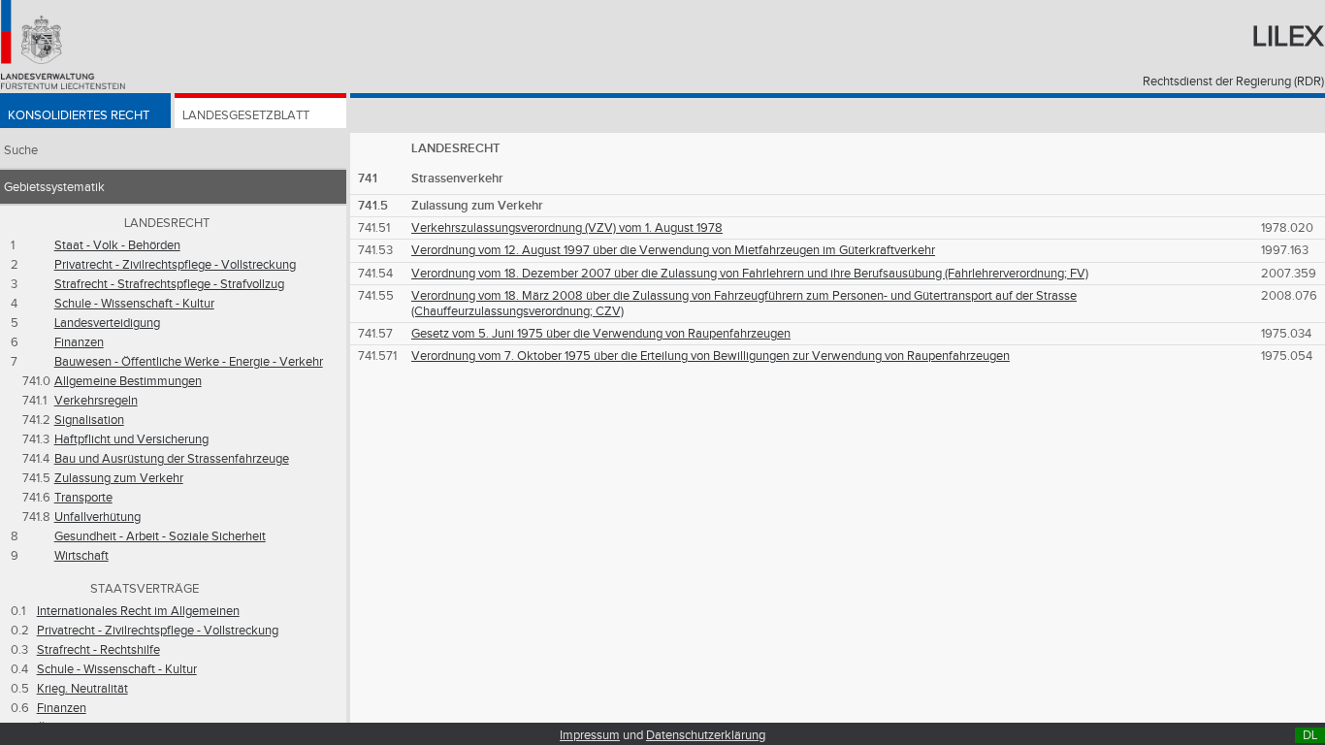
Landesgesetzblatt (245, 115)
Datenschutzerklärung (705, 735)
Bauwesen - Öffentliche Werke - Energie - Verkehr (188, 362)
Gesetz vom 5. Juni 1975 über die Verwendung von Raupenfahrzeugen (601, 333)
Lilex (1288, 36)
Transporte (83, 497)
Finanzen (79, 342)
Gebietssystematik (54, 187)
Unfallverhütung (97, 517)
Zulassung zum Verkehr (118, 478)
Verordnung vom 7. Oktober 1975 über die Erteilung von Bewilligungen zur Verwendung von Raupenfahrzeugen (710, 356)
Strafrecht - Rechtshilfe (98, 650)
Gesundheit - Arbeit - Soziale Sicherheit (160, 536)
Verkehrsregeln (96, 400)
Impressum (590, 735)
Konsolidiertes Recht (78, 115)
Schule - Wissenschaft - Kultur (134, 303)
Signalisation (89, 420)
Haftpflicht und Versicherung (131, 439)
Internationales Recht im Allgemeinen (138, 611)
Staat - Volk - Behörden (117, 245)
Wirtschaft (81, 556)
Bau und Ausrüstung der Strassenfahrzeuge (171, 459)
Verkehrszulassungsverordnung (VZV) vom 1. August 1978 (567, 228)
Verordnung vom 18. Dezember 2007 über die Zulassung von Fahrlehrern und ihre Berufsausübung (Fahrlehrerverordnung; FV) (749, 273)
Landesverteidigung (107, 323)
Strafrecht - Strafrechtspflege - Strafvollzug (169, 284)
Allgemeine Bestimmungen (128, 381)
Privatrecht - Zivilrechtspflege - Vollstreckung (175, 265)
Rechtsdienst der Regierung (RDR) (1233, 81)
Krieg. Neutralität (82, 688)
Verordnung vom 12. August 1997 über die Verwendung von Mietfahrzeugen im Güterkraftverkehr (673, 250)
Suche (21, 150)
